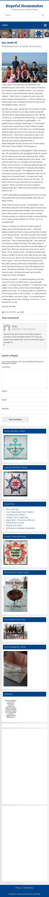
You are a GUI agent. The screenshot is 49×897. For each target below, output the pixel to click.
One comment (10, 312)
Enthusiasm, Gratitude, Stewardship (20, 528)
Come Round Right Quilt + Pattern (20, 512)
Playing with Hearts (14, 525)
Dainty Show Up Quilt (15, 523)
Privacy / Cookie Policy (24, 888)
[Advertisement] (11, 766)
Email (4, 400)
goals (22, 312)
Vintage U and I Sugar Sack (17, 517)
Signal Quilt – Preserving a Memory (20, 520)
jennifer (25, 46)
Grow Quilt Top (12, 509)
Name (5, 391)
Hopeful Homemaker (24, 5)
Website (5, 409)
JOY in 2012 (36, 46)
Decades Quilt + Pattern (15, 515)
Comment (6, 367)
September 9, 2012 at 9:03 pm (23, 329)
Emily (14, 326)
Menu (5, 25)
